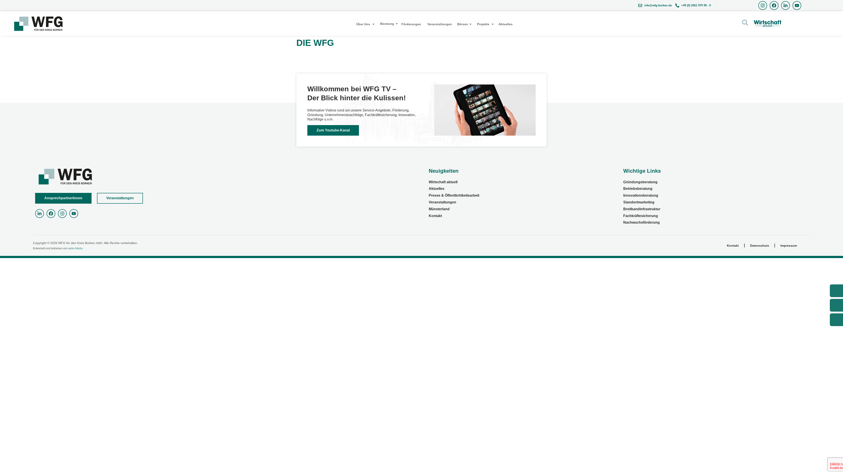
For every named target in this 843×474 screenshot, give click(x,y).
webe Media (75, 248)
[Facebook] (774, 5)
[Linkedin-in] (785, 5)
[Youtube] (797, 5)
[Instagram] (762, 5)
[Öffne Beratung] (396, 24)
